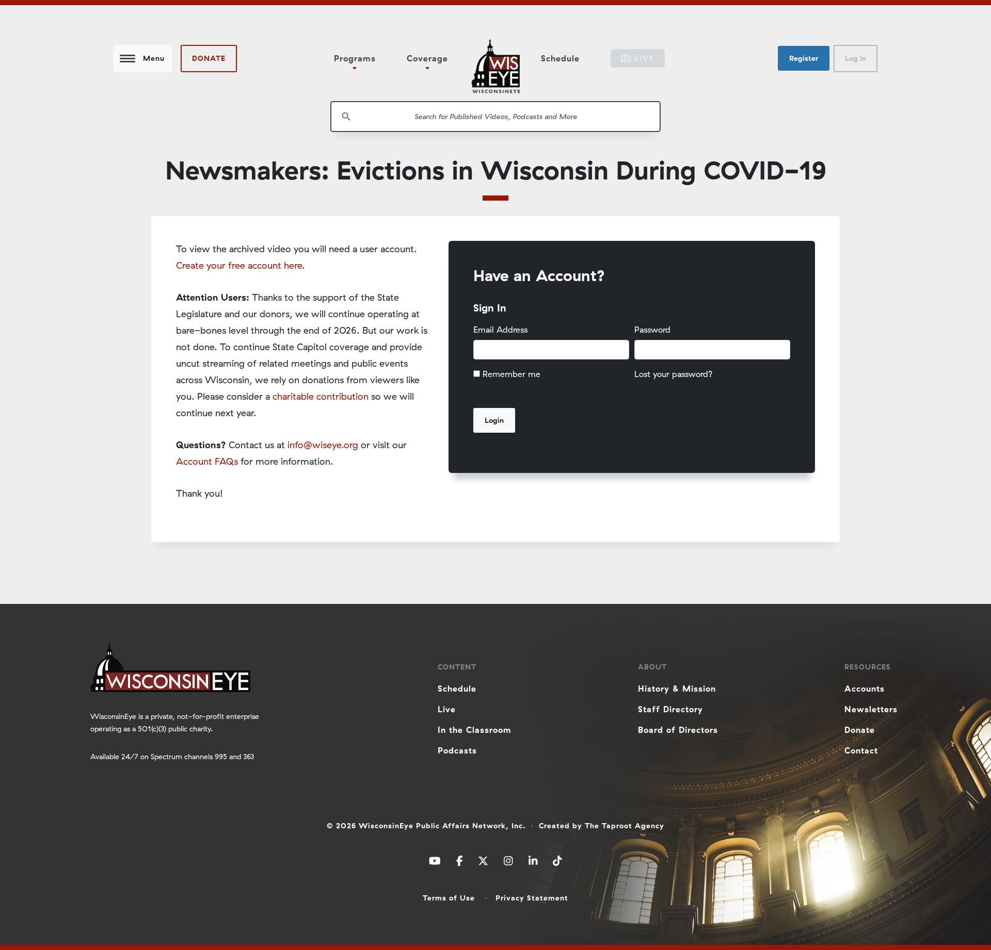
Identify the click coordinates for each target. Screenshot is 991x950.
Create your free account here (239, 265)
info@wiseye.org (322, 445)
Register (803, 58)
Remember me (511, 374)
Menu (154, 58)
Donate (209, 58)
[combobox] (495, 116)
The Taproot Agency (624, 825)
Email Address (500, 329)
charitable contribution (321, 396)
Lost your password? (673, 374)
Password (652, 329)
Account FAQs (207, 461)
